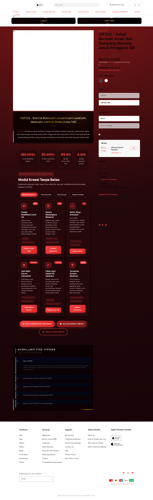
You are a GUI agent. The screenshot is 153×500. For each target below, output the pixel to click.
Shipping (111, 62)
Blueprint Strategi (78, 194)
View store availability (109, 179)
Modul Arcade (61, 194)
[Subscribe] (51, 479)
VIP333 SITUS (83, 12)
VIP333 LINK (66, 12)
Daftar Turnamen (77, 309)
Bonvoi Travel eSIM (49, 439)
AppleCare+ (46, 435)
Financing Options (49, 454)
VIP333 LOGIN (30, 12)
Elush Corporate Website (97, 447)
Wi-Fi (103, 119)
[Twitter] (103, 225)
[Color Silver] (106, 80)
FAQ (66, 451)
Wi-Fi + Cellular (107, 126)
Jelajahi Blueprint (53, 250)
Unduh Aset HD (53, 310)
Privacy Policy (70, 454)
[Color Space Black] (101, 80)
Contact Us (69, 447)
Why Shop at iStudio (95, 443)
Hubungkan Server (29, 309)
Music (21, 451)
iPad (20, 439)
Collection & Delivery (73, 439)
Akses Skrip (77, 251)
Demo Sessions (47, 447)
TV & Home (23, 454)
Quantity (102, 161)
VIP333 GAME (100, 12)
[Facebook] (100, 225)
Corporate (46, 443)
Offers (21, 462)
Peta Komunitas (46, 194)
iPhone (21, 443)
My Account (69, 435)
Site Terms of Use (71, 458)
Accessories (23, 458)
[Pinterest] (106, 225)
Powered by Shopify (127, 484)
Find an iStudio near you (97, 439)
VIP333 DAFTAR (49, 12)
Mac (20, 435)
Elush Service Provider (50, 451)
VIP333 (16, 12)
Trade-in (45, 458)
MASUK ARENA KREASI (55, 332)
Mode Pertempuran (29, 194)
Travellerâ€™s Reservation (52, 462)
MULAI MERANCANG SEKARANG (38, 324)
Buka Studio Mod (29, 250)
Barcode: (114, 52)
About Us (91, 435)
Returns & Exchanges (73, 443)
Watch (21, 447)
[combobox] (77, 5)
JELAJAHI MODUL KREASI (73, 324)
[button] (16, 12)
